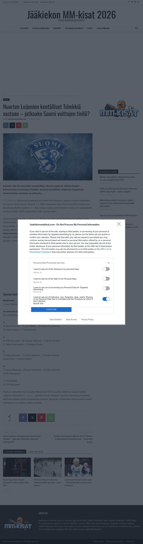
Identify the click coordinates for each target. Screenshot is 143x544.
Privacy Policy (87, 319)
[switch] (106, 269)
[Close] (119, 224)
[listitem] (71, 262)
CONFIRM (51, 309)
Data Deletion (56, 319)
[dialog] (71, 272)
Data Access (71, 319)
